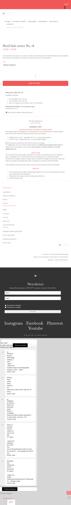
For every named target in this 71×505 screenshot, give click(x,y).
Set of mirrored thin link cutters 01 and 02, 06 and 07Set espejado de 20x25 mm (20, 451)
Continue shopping (10, 489)
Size (4, 62)
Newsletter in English (13, 307)
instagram (13, 323)
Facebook (34, 323)
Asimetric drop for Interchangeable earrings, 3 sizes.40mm (18, 369)
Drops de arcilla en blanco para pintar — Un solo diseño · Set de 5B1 (19, 416)
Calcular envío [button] (7, 498)
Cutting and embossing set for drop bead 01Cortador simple (20, 480)
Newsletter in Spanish (13, 305)
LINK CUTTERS (35, 123)
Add (13, 372)
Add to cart (34, 83)
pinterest (55, 323)
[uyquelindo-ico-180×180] (6, 13)
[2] (35, 37)
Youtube (35, 328)
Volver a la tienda (20, 345)
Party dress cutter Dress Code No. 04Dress (19, 391)
